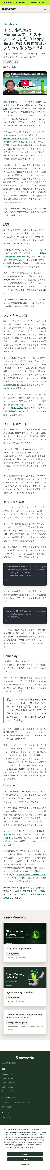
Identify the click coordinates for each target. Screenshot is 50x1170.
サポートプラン (8, 1091)
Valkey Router (7, 1078)
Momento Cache (11, 138)
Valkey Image (7, 1087)
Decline (25, 1159)
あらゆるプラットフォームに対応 (31, 874)
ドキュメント (7, 1118)
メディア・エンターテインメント (15, 1102)
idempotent (18, 408)
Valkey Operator (8, 1082)
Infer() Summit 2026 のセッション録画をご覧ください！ (25, 2)
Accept (25, 1154)
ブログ (4, 1122)
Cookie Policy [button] (18, 1145)
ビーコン (38, 331)
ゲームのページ (18, 891)
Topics (24, 138)
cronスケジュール (33, 449)
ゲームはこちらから (33, 795)
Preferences (25, 1164)
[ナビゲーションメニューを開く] (45, 8)
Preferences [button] (29, 1147)
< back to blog (10, 24)
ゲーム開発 (6, 1107)
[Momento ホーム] (21, 9)
